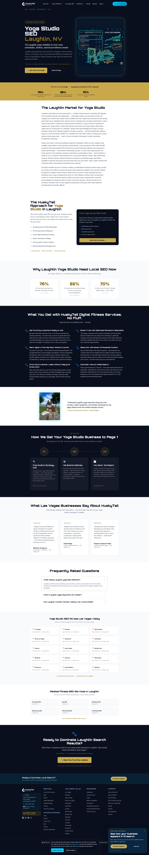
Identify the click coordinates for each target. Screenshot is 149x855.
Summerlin (68, 806)
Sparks (46, 818)
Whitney (67, 833)
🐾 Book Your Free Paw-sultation (74, 760)
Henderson (68, 803)
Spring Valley (69, 797)
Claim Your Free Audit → (98, 240)
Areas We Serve (56, 3)
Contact (110, 814)
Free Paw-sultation (119, 3)
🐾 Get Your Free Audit (36, 70)
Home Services (91, 795)
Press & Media (112, 811)
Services (45, 3)
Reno (45, 815)
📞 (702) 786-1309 (28, 804)
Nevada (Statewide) (49, 829)
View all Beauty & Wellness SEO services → (74, 718)
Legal (88, 797)
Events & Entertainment (93, 808)
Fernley (46, 826)
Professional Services (93, 806)
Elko (45, 824)
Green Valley (68, 811)
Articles (110, 808)
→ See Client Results (59, 251)
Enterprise (68, 828)
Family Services (91, 811)
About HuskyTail (112, 792)
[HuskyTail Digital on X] (31, 819)
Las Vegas (68, 792)
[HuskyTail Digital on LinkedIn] (23, 819)
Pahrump (67, 820)
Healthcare (90, 792)
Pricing (88, 3)
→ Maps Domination (46, 251)
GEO (45, 795)
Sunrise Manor (69, 831)
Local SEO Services (49, 792)
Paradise (67, 795)
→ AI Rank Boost (35, 251)
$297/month (87, 766)
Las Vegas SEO (69, 3)
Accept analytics (57, 850)
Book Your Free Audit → (40, 485)
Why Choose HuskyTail (114, 800)
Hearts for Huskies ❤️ (114, 803)
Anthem (67, 808)
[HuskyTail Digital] (28, 4)
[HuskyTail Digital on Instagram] (26, 819)
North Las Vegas (69, 800)
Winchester (68, 825)
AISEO (45, 797)
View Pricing (56, 70)
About (101, 3)
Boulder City (68, 814)
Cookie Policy (74, 844)
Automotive (90, 803)
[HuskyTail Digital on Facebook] (28, 819)
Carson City (47, 821)
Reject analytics (71, 850)
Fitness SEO (32, 9)
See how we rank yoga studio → (61, 64)
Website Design (48, 803)
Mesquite (67, 817)
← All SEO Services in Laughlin (84, 676)
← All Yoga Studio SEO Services (65, 676)
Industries (79, 3)
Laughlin (67, 822)
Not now (136, 846)
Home (26, 9)
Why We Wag (112, 797)
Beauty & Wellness (92, 800)
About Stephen (112, 795)
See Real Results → (99, 485)
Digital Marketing (48, 800)
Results (95, 3)
